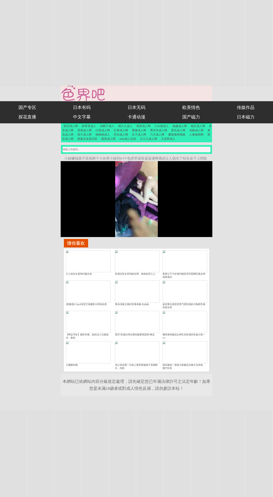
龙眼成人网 (196, 130)
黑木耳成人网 (158, 130)
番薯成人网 (139, 130)
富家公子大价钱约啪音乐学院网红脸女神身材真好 (184, 275)
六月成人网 (157, 134)
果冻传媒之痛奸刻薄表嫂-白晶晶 (132, 304)
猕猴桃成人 (103, 134)
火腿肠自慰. (72, 365)
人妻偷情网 (196, 134)
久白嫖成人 (162, 126)
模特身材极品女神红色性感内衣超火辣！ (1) (184, 336)
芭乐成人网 (121, 134)
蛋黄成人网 (84, 130)
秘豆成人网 (198, 126)
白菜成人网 (103, 130)
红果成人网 (121, 130)
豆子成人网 (139, 134)
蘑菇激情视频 (176, 134)
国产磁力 (191, 116)
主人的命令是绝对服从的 (79, 274)
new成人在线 (127, 138)
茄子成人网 (84, 134)
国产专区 (27, 107)
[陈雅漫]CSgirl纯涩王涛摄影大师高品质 (86, 304)
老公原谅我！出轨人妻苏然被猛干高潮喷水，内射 (136, 366)
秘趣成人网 (180, 126)
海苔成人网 (143, 126)
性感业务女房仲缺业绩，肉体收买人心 (135, 274)
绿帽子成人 (107, 126)
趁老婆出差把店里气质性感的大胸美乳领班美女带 (184, 306)
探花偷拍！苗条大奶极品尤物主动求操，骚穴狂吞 (184, 366)
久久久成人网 (148, 138)
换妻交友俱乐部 (87, 138)
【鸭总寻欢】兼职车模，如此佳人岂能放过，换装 (87, 336)
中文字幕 (82, 116)
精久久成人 (125, 126)
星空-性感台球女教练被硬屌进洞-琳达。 (136, 334)
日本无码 (136, 107)
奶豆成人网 (71, 126)
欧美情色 (191, 107)
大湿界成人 (168, 138)
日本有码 (82, 107)
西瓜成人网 (178, 130)
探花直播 (27, 116)
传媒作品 (246, 107)
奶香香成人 (89, 126)
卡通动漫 (136, 116)
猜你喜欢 (76, 243)
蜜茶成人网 (108, 138)
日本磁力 (246, 116)
